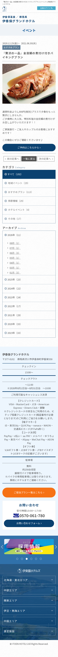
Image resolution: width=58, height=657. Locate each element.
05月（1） (15, 258)
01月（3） (15, 272)
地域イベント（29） (18, 183)
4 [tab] (31, 559)
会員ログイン (45, 8)
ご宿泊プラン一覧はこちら (28, 492)
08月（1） (15, 243)
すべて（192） (15, 174)
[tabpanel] (29, 546)
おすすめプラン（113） (20, 192)
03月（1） (15, 267)
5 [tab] (36, 559)
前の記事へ (13, 158)
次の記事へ (45, 158)
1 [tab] (17, 559)
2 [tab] (22, 559)
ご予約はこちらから (28, 147)
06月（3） (15, 253)
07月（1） (15, 248)
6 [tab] (41, 559)
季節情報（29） (16, 201)
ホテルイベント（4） (19, 209)
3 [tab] (27, 559)
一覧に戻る (29, 158)
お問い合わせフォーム (28, 523)
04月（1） (15, 262)
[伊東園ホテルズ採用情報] (29, 546)
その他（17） (15, 218)
